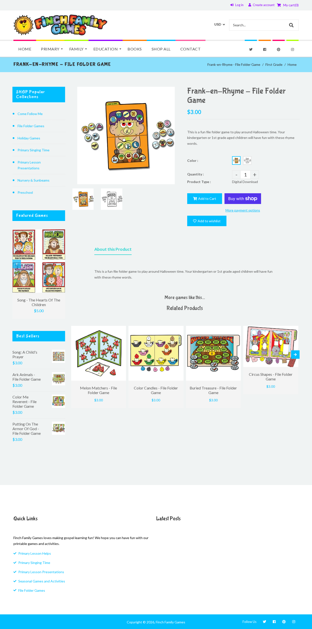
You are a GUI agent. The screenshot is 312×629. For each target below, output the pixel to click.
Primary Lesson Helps (34, 553)
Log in (239, 5)
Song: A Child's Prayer (24, 354)
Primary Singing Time (33, 150)
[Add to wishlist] (121, 329)
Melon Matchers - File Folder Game (98, 390)
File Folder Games (31, 126)
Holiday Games (29, 138)
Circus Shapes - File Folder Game (270, 376)
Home (292, 64)
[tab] (113, 250)
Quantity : (195, 174)
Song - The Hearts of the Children (38, 302)
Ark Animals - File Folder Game (26, 376)
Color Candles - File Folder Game (156, 390)
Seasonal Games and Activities (41, 581)
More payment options (242, 210)
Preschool (25, 192)
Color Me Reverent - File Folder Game (24, 401)
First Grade (274, 64)
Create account (263, 5)
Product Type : (199, 182)
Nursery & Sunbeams (33, 180)
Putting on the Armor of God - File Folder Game (26, 428)
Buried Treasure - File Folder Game (213, 390)
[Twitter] (251, 49)
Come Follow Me (30, 114)
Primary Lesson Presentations (29, 165)
